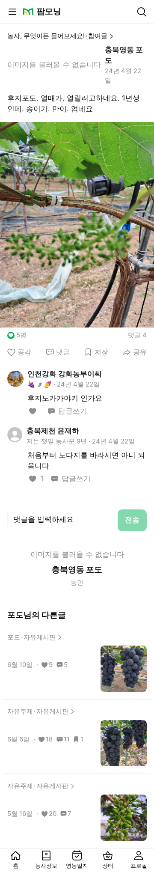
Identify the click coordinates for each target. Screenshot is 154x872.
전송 (132, 519)
